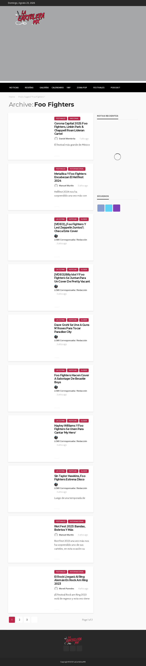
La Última (60, 219)
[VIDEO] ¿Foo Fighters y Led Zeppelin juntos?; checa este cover (70, 227)
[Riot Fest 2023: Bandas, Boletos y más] (29, 539)
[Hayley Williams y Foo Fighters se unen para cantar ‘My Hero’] (29, 438)
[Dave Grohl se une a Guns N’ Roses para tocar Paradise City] (29, 337)
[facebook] (126, 3)
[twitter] (131, 3)
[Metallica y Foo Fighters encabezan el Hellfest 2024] (29, 186)
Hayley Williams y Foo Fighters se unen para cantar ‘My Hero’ (69, 429)
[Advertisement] (73, 56)
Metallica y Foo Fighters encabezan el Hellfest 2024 (70, 177)
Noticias (14, 87)
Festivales (99, 87)
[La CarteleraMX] (30, 17)
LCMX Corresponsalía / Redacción (70, 239)
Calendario (58, 87)
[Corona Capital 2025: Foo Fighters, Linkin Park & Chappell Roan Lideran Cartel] (29, 136)
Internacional (77, 169)
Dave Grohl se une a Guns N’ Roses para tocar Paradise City (71, 328)
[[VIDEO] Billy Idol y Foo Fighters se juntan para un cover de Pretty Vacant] (29, 287)
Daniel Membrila (67, 138)
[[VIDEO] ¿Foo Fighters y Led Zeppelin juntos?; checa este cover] (29, 237)
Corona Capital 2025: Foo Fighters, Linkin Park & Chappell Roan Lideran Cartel (70, 128)
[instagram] (135, 3)
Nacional (74, 118)
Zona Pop (82, 87)
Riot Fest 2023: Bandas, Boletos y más (69, 528)
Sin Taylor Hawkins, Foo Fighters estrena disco (69, 477)
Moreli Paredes (66, 588)
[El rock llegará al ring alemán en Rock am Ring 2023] (29, 589)
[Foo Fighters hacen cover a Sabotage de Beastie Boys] (29, 388)
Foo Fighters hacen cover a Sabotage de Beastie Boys (71, 379)
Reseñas (29, 87)
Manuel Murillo (66, 185)
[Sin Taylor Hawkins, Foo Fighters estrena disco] (29, 489)
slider (84, 219)
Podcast (115, 87)
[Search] (135, 87)
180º (69, 87)
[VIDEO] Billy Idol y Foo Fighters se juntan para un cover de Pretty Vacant (72, 278)
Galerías (44, 87)
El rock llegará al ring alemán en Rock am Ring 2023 (71, 580)
